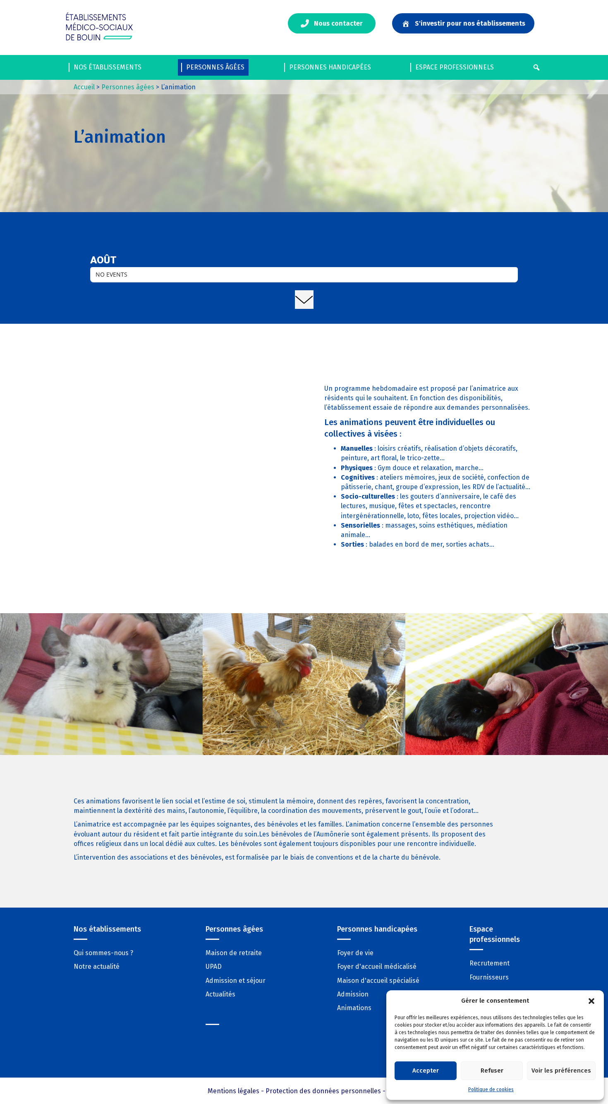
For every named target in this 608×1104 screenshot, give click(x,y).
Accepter (425, 1070)
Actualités (220, 994)
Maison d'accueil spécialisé (378, 981)
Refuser (492, 1070)
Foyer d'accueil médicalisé (377, 966)
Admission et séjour (236, 981)
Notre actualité (97, 966)
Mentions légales (233, 1091)
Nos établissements (107, 67)
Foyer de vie (355, 953)
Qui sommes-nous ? (103, 953)
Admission (353, 994)
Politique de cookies (491, 1089)
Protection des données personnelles (323, 1091)
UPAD (214, 966)
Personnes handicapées (330, 67)
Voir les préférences (561, 1070)
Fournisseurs (489, 977)
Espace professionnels (454, 67)
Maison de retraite (234, 953)
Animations (354, 1008)
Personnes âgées (215, 67)
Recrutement (489, 963)
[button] (591, 1001)
